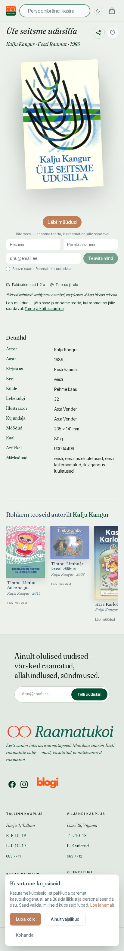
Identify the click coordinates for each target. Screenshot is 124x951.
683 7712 (74, 856)
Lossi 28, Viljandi (82, 826)
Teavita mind (100, 258)
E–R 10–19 (16, 836)
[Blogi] (51, 784)
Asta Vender (65, 409)
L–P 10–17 (16, 846)
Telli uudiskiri (89, 694)
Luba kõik (25, 919)
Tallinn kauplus (24, 814)
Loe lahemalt (102, 905)
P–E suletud (78, 846)
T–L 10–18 (77, 836)
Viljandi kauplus (86, 814)
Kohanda (24, 935)
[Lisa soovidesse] (112, 32)
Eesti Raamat (52, 44)
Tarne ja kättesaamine (44, 308)
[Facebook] (12, 784)
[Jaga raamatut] (99, 33)
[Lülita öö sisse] (98, 11)
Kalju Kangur (20, 44)
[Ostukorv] (112, 11)
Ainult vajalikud (65, 919)
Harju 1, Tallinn (20, 826)
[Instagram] (24, 784)
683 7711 (13, 856)
